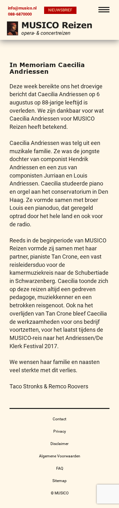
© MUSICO (60, 493)
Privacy (59, 431)
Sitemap (59, 481)
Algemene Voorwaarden (59, 456)
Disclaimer (59, 444)
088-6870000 (20, 14)
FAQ (59, 468)
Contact (59, 419)
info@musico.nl (22, 8)
